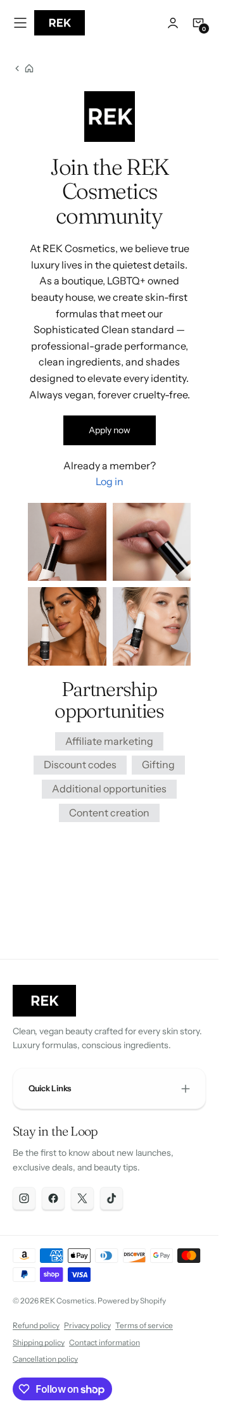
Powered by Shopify (132, 1300)
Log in (110, 481)
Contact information (104, 1342)
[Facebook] (53, 1198)
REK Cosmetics (67, 1300)
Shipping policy (39, 1342)
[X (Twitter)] (82, 1198)
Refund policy (36, 1325)
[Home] (23, 68)
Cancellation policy (45, 1359)
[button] (20, 22)
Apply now (109, 430)
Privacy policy (87, 1325)
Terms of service (144, 1325)
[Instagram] (24, 1198)
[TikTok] (111, 1198)
